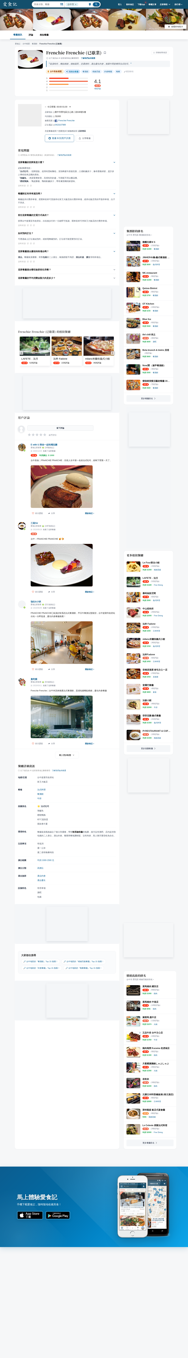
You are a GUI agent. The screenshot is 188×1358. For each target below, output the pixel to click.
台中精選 (26, 44)
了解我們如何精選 (88, 58)
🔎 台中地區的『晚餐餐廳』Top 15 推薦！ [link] (84, 968)
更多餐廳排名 (147, 398)
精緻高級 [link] (96, 71)
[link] (156, 249)
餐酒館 (34, 44)
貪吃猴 (34, 679)
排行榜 (177, 4)
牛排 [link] (39, 798)
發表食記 (130, 4)
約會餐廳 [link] (108, 71)
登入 (120, 4)
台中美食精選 (56, 71)
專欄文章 (152, 4)
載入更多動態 (65, 755)
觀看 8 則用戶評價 (61, 138)
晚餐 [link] (118, 71)
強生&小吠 (36, 601)
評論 (31, 35)
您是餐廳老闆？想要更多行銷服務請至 (65, 131)
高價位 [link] (40, 868)
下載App (141, 4)
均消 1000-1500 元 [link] (45, 860)
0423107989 (60, 125)
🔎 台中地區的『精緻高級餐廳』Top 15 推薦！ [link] (84, 961)
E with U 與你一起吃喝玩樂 (44, 445)
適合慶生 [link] (41, 880)
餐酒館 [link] (85, 71)
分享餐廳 (86, 138)
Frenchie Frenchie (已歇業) (74, 53)
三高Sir (34, 523)
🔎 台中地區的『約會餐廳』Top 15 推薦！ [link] (41, 968)
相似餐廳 (44, 35)
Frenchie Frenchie (66, 120)
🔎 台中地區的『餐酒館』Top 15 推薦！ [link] (40, 961)
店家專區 (164, 4)
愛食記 (17, 44)
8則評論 (97, 89)
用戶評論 (24, 418)
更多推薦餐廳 (147, 748)
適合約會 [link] (41, 876)
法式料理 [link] (41, 789)
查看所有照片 (177, 27)
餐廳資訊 (17, 35)
